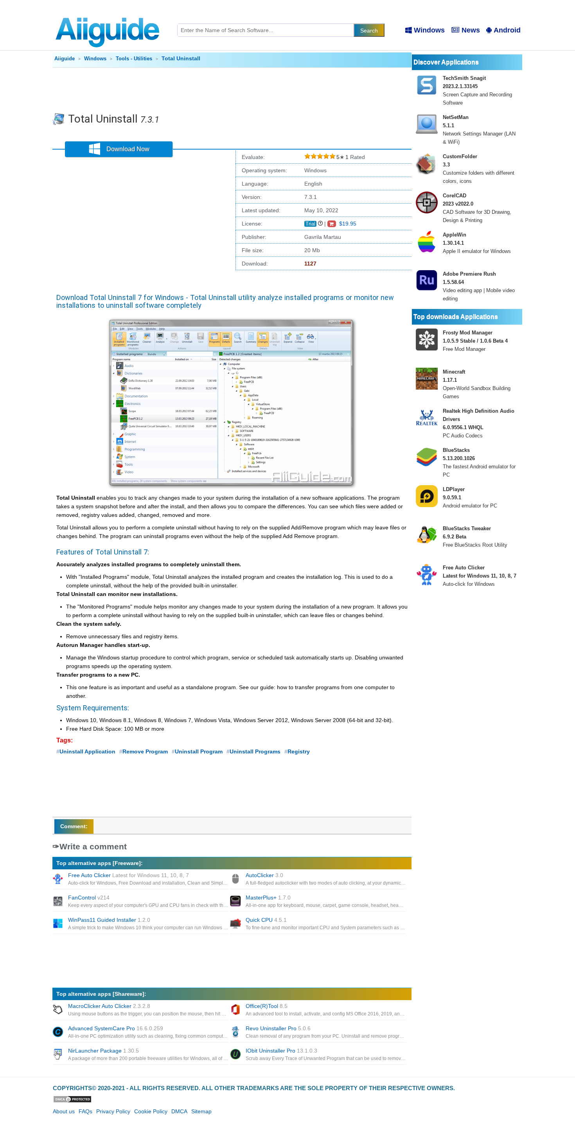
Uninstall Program (199, 751)
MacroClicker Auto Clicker (109, 1006)
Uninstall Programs (255, 751)
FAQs (85, 1111)
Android (507, 30)
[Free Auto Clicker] (58, 879)
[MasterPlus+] (236, 902)
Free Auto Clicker (128, 875)
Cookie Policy (150, 1111)
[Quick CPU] (236, 924)
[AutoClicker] (236, 879)
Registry (299, 751)
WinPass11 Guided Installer (109, 920)
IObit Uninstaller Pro (281, 1051)
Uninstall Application (87, 751)
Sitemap (201, 1111)
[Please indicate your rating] (307, 157)
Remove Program (145, 751)
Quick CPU (266, 920)
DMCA (179, 1111)
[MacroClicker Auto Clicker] (58, 1010)
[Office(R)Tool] (236, 1010)
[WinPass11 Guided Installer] (58, 924)
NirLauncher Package (103, 1051)
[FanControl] (58, 902)
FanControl (89, 897)
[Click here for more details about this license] (320, 223)
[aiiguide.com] (108, 14)
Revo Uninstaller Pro (278, 1028)
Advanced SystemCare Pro (115, 1028)
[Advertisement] (232, 89)
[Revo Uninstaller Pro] (236, 1032)
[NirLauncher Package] (58, 1055)
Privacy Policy (113, 1111)
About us (64, 1111)
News (471, 30)
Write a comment (93, 846)
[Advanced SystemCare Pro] (58, 1032)
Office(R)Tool (267, 1006)
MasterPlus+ (268, 897)
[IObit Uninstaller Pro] (236, 1055)
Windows (429, 30)
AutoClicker (264, 875)
